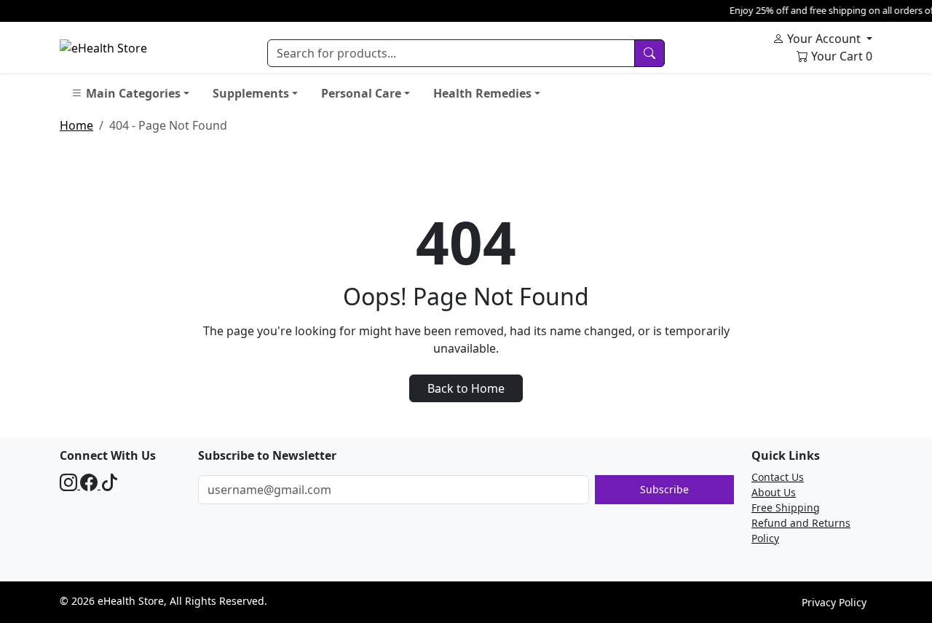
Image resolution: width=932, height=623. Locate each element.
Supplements (251, 93)
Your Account (824, 39)
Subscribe (664, 489)
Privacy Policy (834, 602)
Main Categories (132, 93)
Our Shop (590, 93)
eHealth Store (131, 601)
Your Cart (840, 56)
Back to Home (466, 388)
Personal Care (361, 93)
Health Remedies (482, 93)
